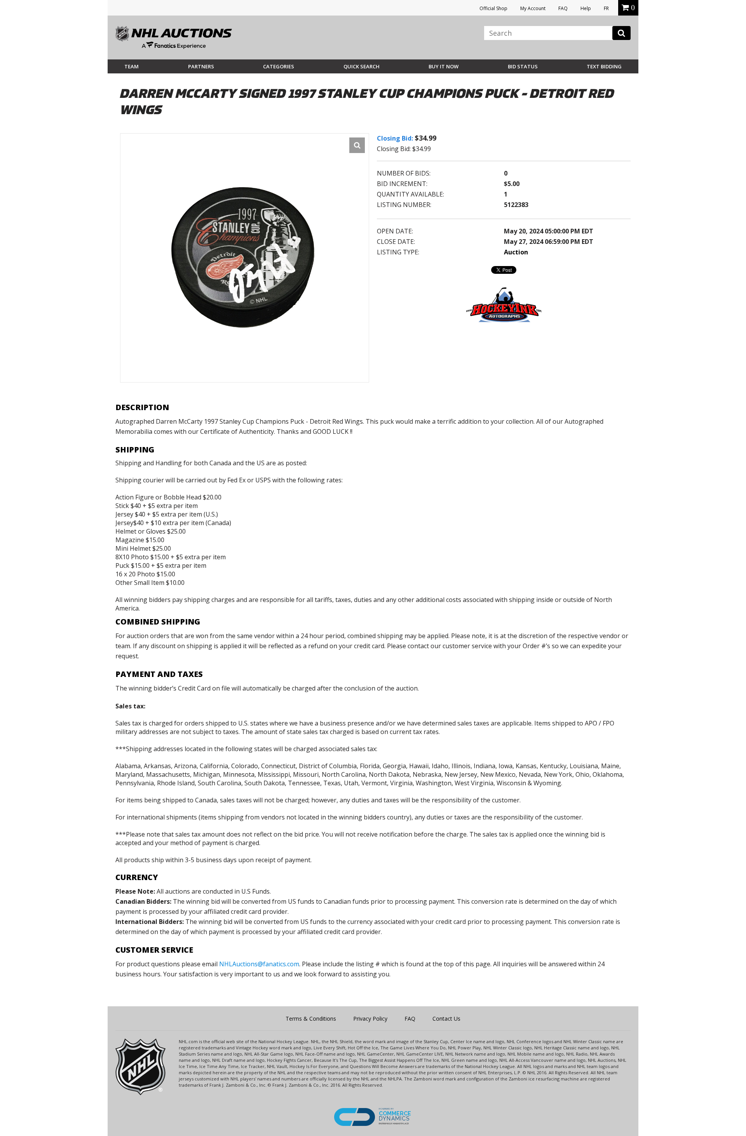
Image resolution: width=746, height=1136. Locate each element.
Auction (516, 252)
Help (585, 8)
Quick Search (361, 66)
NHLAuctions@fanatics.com (259, 964)
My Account (533, 8)
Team (131, 66)
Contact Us (446, 1018)
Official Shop (493, 8)
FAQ (563, 8)
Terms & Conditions (311, 1018)
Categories (278, 66)
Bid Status (523, 66)
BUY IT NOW (443, 66)
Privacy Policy (370, 1018)
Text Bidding (604, 66)
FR (606, 8)
